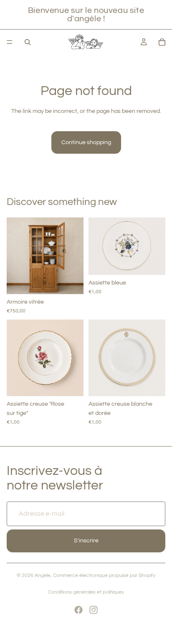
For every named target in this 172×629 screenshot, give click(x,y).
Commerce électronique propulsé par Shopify (104, 575)
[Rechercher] (27, 42)
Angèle (43, 575)
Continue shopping (86, 142)
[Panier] (162, 42)
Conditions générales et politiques (86, 592)
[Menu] (9, 42)
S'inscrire (86, 541)
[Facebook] (78, 610)
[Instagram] (94, 610)
